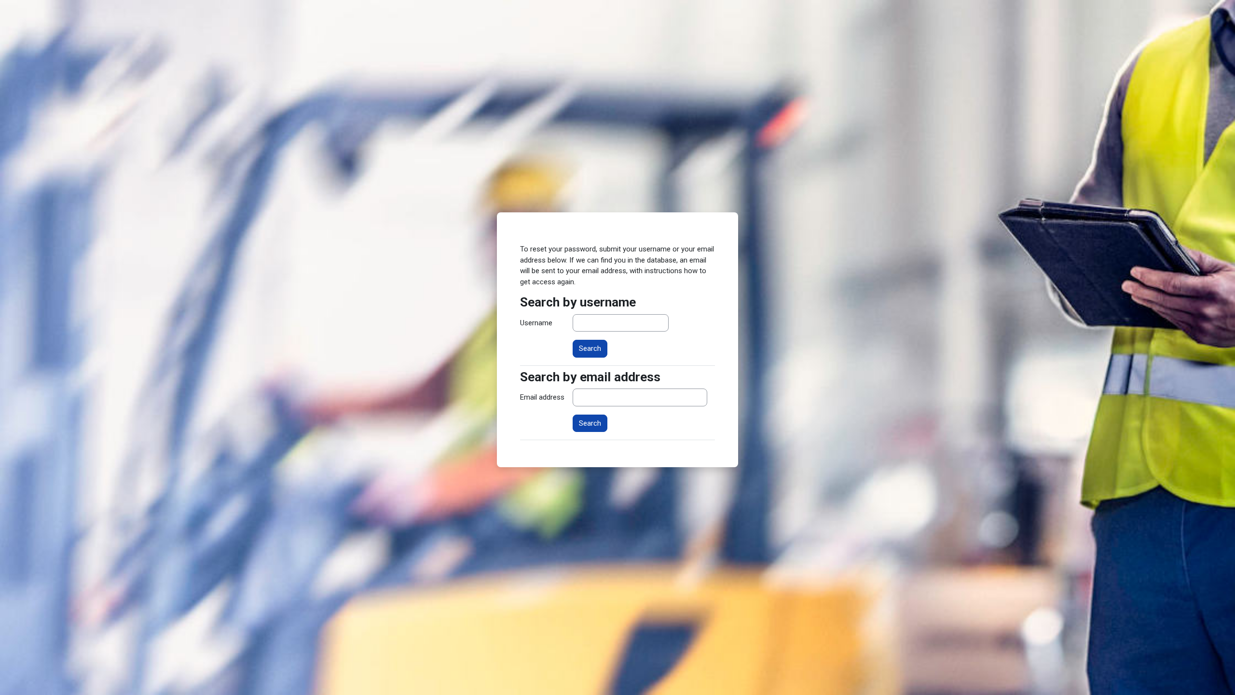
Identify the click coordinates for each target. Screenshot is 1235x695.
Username (536, 323)
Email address (542, 397)
